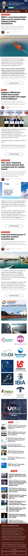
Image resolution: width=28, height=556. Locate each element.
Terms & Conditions (21, 546)
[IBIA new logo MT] (20, 384)
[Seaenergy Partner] (20, 358)
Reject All (14, 553)
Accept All (14, 549)
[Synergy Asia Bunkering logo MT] (7, 397)
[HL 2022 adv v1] (14, 333)
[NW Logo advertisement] (20, 345)
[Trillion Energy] (20, 397)
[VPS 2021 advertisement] (14, 419)
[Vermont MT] (20, 371)
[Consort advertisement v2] (14, 320)
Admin (8, 32)
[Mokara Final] (7, 371)
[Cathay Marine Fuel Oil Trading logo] (7, 345)
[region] (14, 540)
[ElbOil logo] (7, 358)
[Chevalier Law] (7, 384)
